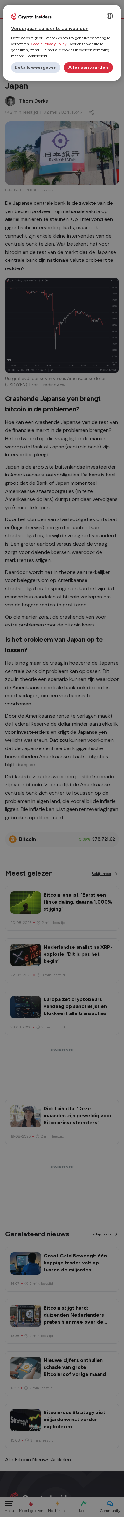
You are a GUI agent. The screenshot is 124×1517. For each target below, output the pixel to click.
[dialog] (62, 43)
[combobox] (110, 16)
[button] (35, 67)
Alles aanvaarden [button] (88, 67)
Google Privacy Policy (48, 44)
